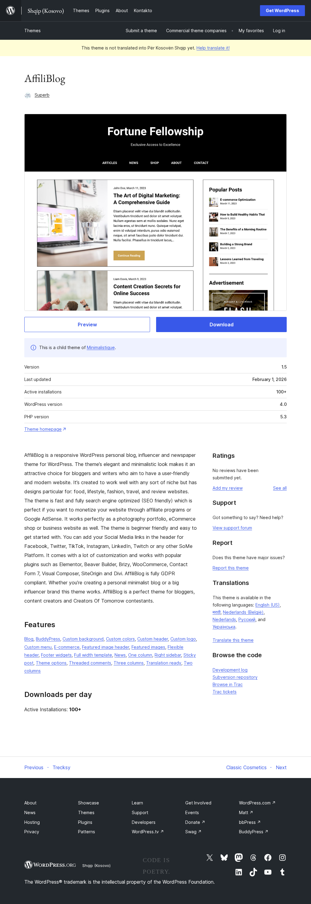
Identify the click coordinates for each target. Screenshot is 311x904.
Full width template (93, 655)
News (120, 655)
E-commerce (67, 647)
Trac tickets (225, 691)
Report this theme (231, 567)
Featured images (148, 647)
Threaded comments (90, 662)
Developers (144, 822)
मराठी (216, 612)
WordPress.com (257, 802)
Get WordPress (282, 10)
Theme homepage (43, 429)
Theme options (51, 662)
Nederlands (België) (243, 612)
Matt (246, 812)
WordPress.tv (148, 831)
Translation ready (163, 662)
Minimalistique (101, 347)
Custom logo (183, 638)
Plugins (85, 822)
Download (222, 324)
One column (140, 655)
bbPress (250, 822)
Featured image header (105, 647)
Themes (32, 30)
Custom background (83, 638)
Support (140, 812)
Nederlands (224, 619)
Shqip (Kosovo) (96, 865)
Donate (195, 822)
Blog (28, 638)
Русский (246, 619)
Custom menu (38, 647)
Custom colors (120, 638)
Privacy (31, 831)
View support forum (232, 527)
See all (280, 488)
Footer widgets (56, 655)
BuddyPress (48, 638)
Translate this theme (233, 640)
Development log (230, 669)
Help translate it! (213, 47)
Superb (42, 94)
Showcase (88, 802)
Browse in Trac (228, 684)
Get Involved (198, 802)
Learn (137, 802)
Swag (193, 831)
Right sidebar (168, 655)
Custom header (152, 638)
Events (192, 812)
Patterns (86, 831)
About (30, 802)
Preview (87, 324)
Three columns (129, 662)
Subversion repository (235, 677)
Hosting (32, 822)
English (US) (267, 604)
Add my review (228, 488)
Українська (224, 626)
